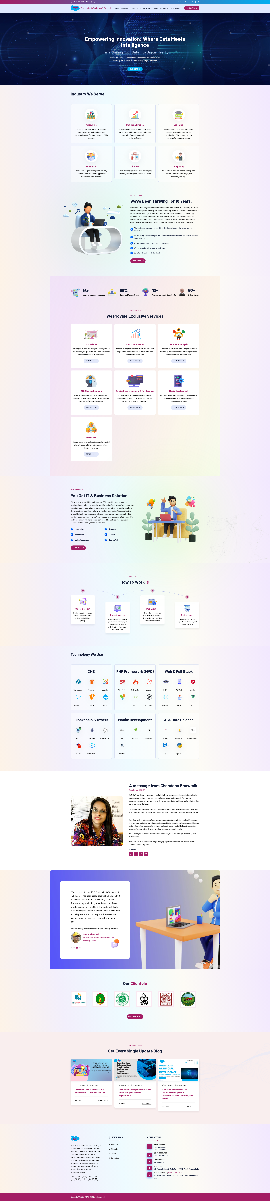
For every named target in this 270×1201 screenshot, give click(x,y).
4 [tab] (79, 947)
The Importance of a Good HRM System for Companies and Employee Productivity (177, 1092)
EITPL (87, 1197)
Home (117, 8)
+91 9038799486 (161, 1155)
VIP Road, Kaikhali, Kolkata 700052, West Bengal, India (176, 1169)
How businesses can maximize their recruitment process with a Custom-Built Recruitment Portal (134, 1092)
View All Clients (134, 1017)
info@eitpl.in (92, 2)
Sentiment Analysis (179, 344)
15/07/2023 (81, 1085)
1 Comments (181, 1085)
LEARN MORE (77, 548)
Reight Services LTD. (175, 1173)
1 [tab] (71, 947)
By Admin (122, 1103)
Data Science (91, 344)
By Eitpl (77, 1103)
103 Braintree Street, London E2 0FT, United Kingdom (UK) (176, 1176)
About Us (124, 8)
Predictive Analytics (135, 344)
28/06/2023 (125, 1085)
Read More (90, 361)
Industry (135, 8)
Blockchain (91, 437)
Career (113, 1154)
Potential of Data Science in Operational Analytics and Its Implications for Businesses (88, 1092)
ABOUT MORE (137, 261)
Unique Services (160, 8)
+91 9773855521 (78, 2)
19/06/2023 (168, 1085)
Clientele (114, 1149)
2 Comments (138, 1085)
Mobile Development (178, 391)
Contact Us (191, 8)
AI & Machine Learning (91, 391)
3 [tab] (77, 947)
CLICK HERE (134, 69)
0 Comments (94, 1085)
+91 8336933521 (160, 1149)
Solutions (175, 8)
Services (146, 8)
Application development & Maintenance (135, 391)
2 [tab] (74, 947)
